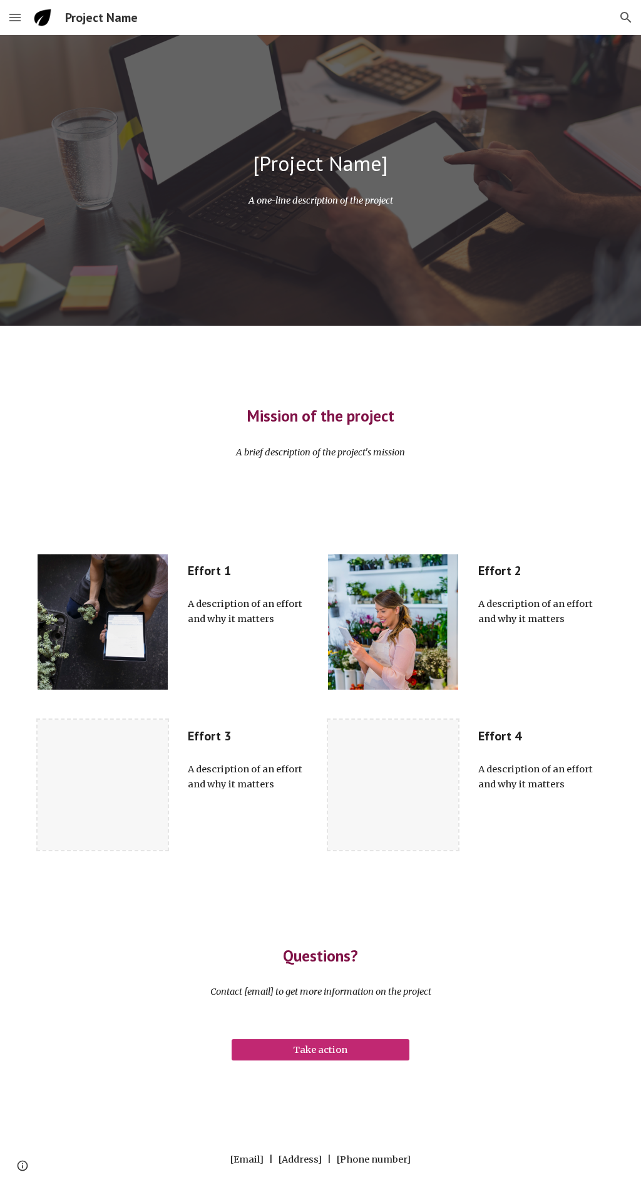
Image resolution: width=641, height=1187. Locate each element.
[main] (321, 163)
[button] (15, 17)
